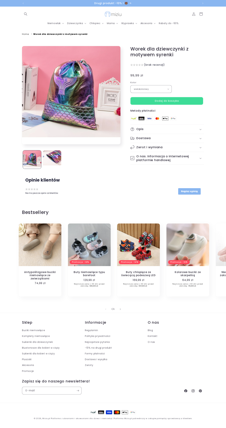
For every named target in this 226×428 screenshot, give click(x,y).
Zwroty (89, 365)
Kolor (133, 82)
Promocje (28, 371)
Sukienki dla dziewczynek (37, 342)
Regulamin (91, 330)
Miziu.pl (46, 418)
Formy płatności (95, 353)
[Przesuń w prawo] (120, 309)
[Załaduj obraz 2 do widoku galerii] (52, 159)
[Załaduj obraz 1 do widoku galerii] (32, 159)
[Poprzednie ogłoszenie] (23, 3)
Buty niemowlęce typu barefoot (89, 274)
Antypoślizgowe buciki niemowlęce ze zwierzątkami (40, 275)
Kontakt (152, 336)
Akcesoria (28, 365)
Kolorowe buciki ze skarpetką (188, 274)
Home (25, 34)
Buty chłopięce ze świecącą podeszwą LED (138, 274)
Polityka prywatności (97, 336)
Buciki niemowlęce (33, 330)
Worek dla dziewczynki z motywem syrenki (60, 34)
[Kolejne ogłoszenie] (202, 3)
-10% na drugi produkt (98, 347)
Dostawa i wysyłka (96, 359)
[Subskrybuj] (77, 390)
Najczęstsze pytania (97, 342)
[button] (25, 14)
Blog (150, 330)
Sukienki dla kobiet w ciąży (38, 353)
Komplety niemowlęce (36, 336)
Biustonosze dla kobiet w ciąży (41, 347)
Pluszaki (27, 359)
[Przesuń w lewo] (105, 309)
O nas (151, 342)
